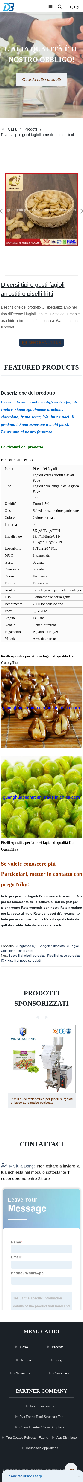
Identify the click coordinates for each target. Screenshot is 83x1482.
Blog (58, 1360)
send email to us (45, 342)
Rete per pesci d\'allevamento (56, 913)
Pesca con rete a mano (57, 896)
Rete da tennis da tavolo (43, 925)
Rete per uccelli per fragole (22, 919)
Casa (12, 129)
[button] (50, 7)
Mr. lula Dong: (22, 1166)
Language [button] (73, 7)
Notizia (26, 1360)
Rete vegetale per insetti (40, 907)
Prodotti (30, 129)
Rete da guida (55, 919)
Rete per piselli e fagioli (19, 896)
